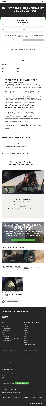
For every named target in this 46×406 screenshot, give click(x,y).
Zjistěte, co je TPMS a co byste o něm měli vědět (12, 295)
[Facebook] (9, 389)
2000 (23, 60)
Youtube (5, 379)
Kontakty (26, 356)
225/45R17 (26, 326)
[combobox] (12, 27)
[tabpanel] (23, 33)
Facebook (5, 377)
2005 (3, 71)
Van (3, 334)
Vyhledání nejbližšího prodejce (8, 362)
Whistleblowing (33, 397)
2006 (32, 68)
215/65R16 (26, 334)
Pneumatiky (5, 322)
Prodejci (4, 359)
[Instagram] (12, 389)
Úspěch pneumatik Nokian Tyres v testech (10, 338)
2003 (32, 71)
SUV (3, 332)
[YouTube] (15, 389)
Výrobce (3, 24)
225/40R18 (26, 328)
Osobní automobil (5, 330)
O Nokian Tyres (27, 352)
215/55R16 (26, 342)
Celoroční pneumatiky (6, 328)
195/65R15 (26, 330)
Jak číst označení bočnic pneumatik (31, 267)
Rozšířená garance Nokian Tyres (8, 350)
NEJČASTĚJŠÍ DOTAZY (29, 359)
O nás (25, 347)
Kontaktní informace (7, 369)
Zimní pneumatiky (5, 326)
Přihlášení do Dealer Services (8, 365)
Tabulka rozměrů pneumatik (29, 344)
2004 (17, 71)
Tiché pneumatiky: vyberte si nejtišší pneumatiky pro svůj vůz (12, 266)
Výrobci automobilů (6, 336)
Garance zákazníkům (7, 347)
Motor (24, 29)
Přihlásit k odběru (22, 383)
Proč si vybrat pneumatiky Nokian (30, 350)
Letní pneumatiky (5, 324)
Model (3, 29)
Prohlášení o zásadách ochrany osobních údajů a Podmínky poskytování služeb (15, 397)
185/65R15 (26, 336)
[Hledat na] (40, 1)
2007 (17, 68)
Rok (24, 24)
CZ (37, 1)
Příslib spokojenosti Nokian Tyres (8, 352)
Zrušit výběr (12, 39)
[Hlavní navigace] (43, 1)
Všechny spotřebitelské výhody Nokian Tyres (23, 214)
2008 (3, 68)
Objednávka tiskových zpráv (7, 373)
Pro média (26, 354)
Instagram (5, 375)
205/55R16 (26, 324)
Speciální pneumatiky (7, 340)
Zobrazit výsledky (34, 39)
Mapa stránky (40, 397)
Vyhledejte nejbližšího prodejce (23, 240)
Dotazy (3, 371)
